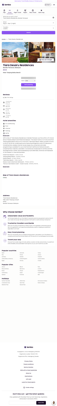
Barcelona (22, 268)
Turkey (39, 252)
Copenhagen (41, 272)
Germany (4, 256)
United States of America (7, 258)
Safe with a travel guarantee (28, 370)
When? (5, 22)
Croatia (39, 260)
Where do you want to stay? (10, 16)
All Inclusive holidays (42, 280)
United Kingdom (23, 258)
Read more (6, 135)
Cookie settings (30, 387)
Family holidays (41, 282)
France (21, 254)
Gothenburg (4, 272)
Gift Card (28, 379)
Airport (22, 80)
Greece (39, 254)
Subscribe (41, 402)
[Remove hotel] (53, 17)
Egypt (3, 260)
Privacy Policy (28, 361)
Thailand (40, 256)
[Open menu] (54, 5)
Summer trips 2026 (6, 280)
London (39, 268)
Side (39, 274)
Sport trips (22, 282)
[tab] (4, 11)
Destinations (28, 376)
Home (4, 39)
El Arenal (22, 274)
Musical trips (22, 284)
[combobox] (27, 18)
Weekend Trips (5, 284)
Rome (3, 270)
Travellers (5, 27)
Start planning (28, 84)
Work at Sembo (28, 367)
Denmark (22, 252)
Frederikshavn (41, 270)
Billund (21, 266)
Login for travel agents (28, 382)
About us (28, 373)
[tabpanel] (28, 24)
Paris (39, 266)
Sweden (21, 256)
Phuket (21, 270)
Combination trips (6, 282)
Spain (3, 252)
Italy (3, 254)
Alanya (3, 266)
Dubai (21, 272)
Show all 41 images (46, 59)
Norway (21, 260)
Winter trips (22, 280)
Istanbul (3, 274)
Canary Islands (41, 258)
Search (28, 32)
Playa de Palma (5, 268)
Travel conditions (28, 364)
